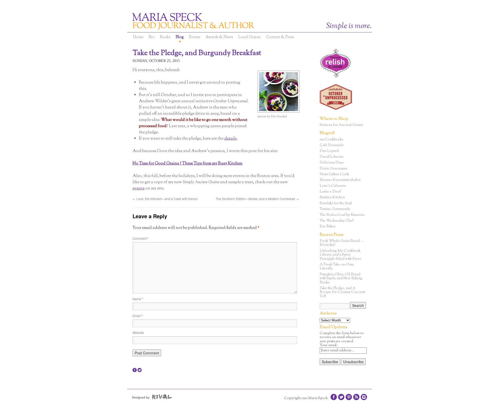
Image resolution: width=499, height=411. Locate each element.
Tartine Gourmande (335, 209)
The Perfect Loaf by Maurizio (342, 215)
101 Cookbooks (331, 139)
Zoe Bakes (327, 226)
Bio (152, 37)
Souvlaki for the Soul (336, 203)
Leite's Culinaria (333, 186)
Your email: (329, 345)
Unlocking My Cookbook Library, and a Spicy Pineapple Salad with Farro (340, 255)
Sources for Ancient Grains (341, 125)
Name (138, 299)
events (139, 188)
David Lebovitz (331, 157)
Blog (180, 37)
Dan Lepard (329, 151)
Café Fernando (332, 145)
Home (138, 37)
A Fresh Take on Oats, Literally (337, 266)
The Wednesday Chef (336, 220)
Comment (140, 238)
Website (138, 332)
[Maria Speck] (218, 21)
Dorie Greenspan (333, 168)
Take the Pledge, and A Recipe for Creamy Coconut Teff (342, 292)
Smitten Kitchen (332, 197)
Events (194, 37)
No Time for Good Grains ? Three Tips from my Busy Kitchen (187, 164)
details (230, 139)
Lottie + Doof (330, 191)
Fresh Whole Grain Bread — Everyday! (342, 243)
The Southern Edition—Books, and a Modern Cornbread (257, 198)
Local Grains (249, 37)
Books (165, 37)
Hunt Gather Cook (334, 174)
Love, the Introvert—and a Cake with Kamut (165, 198)
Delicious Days (331, 162)
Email (138, 315)
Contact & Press (280, 37)
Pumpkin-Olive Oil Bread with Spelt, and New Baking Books (341, 278)
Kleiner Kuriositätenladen (340, 180)
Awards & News (219, 37)
